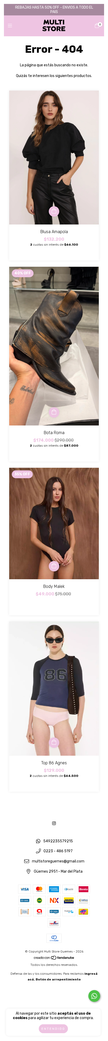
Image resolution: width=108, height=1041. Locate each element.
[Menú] (11, 26)
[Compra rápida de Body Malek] (54, 566)
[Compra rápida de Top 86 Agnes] (54, 742)
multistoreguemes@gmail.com (58, 861)
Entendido (53, 1029)
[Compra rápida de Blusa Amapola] (54, 211)
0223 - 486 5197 (58, 851)
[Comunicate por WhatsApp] (94, 996)
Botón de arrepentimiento (58, 979)
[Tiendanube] (54, 959)
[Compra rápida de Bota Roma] (54, 412)
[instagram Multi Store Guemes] (54, 823)
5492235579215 (58, 841)
